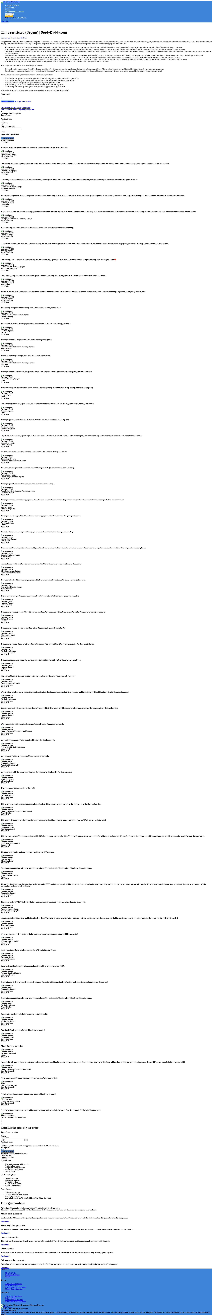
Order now (9, 16)
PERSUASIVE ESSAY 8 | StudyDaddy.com (17, 109)
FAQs (7, 10)
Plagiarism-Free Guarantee (14, 12)
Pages (3, 127)
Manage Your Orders (23, 101)
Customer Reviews (12, 6)
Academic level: (7, 1142)
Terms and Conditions (13, 1284)
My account (9, 14)
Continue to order (7, 101)
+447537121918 (20, 18)
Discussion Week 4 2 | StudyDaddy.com (15, 108)
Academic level (6, 119)
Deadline (4, 123)
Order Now (5, 21)
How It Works (10, 8)
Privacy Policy (10, 1298)
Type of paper (6, 115)
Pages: (3, 1136)
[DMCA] (6, 1307)
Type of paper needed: (9, 1132)
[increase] (2, 131)
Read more (5, 1221)
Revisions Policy (11, 1285)
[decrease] (4, 131)
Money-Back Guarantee (14, 1289)
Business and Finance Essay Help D (13, 38)
